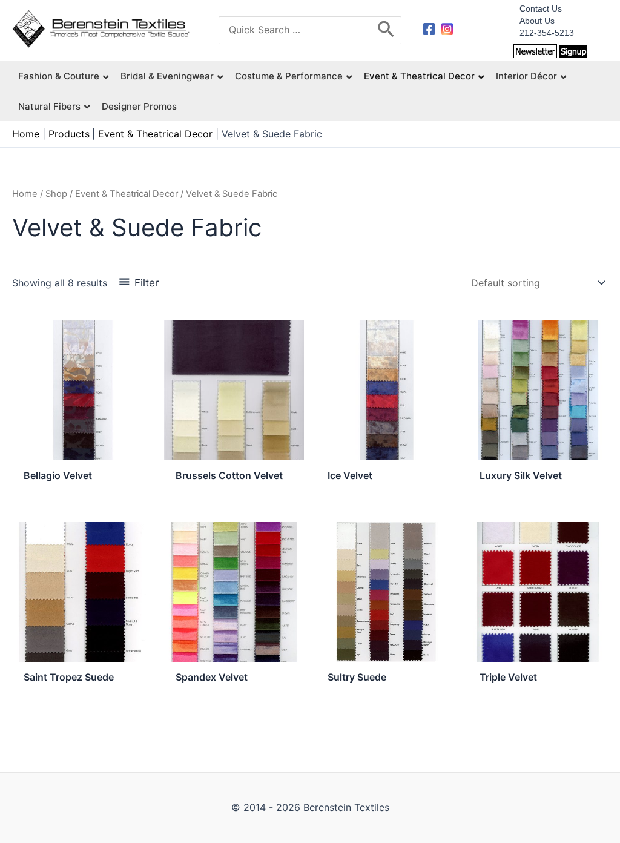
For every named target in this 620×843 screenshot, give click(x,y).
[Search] (386, 30)
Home (25, 193)
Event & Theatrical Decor (126, 193)
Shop (56, 193)
